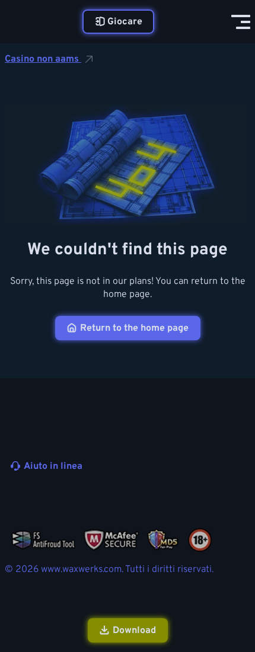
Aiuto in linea (53, 466)
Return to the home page (134, 328)
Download (134, 631)
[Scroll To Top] (240, 580)
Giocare (124, 22)
